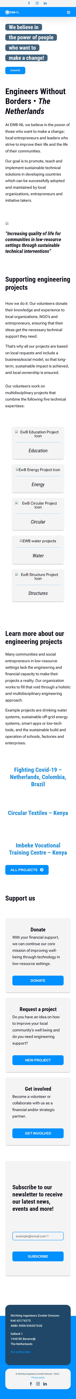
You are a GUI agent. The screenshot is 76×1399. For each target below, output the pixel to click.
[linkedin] (45, 1384)
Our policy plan (20, 1352)
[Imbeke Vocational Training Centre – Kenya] (38, 827)
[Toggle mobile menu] (69, 12)
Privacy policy (38, 1377)
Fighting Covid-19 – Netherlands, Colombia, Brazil (38, 777)
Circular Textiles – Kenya (38, 812)
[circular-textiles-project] (38, 798)
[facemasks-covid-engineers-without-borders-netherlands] (38, 755)
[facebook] (31, 1384)
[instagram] (38, 1384)
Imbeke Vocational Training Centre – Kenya (38, 849)
